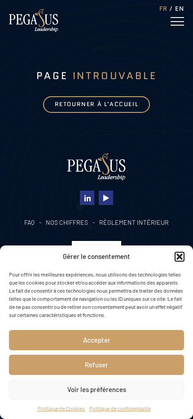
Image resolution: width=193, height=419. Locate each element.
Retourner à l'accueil (97, 104)
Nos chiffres (67, 222)
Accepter (96, 340)
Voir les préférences (96, 389)
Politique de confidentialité (120, 408)
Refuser (96, 365)
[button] (179, 256)
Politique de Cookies (61, 408)
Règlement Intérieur (134, 222)
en (179, 8)
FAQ (29, 222)
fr (163, 8)
